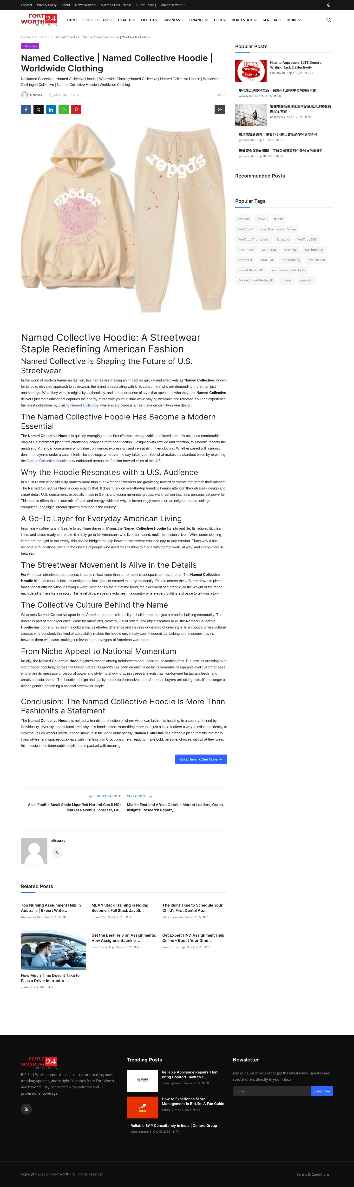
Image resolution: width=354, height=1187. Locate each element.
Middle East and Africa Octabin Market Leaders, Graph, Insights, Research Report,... (175, 807)
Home (72, 20)
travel (261, 219)
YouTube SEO (307, 239)
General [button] (270, 20)
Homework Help (32, 917)
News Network (85, 5)
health (278, 219)
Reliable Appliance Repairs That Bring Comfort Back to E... (190, 1074)
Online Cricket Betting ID (255, 280)
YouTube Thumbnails (253, 239)
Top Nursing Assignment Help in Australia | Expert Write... (51, 908)
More (292, 20)
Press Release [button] (96, 20)
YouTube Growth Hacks (288, 270)
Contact (26, 5)
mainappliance (172, 1083)
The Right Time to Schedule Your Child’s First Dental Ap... (192, 908)
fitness (286, 280)
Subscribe (322, 1091)
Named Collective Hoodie (47, 461)
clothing (291, 250)
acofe (24, 987)
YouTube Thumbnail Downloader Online (267, 229)
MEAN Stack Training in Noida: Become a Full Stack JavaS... (120, 908)
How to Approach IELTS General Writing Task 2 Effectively (296, 64)
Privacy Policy (47, 5)
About (65, 5)
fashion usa (316, 260)
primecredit (247, 140)
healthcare (246, 250)
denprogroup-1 (141, 1132)
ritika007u (99, 917)
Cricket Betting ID (250, 270)
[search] (328, 19)
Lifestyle (283, 239)
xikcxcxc (58, 840)
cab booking (291, 260)
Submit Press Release (116, 5)
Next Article (137, 796)
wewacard (246, 96)
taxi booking (314, 250)
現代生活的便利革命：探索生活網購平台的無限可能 (277, 90)
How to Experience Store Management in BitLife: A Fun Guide (193, 1101)
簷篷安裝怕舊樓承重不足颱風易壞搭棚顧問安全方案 (300, 108)
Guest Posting (146, 5)
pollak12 (167, 1110)
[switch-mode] (329, 5)
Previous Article (108, 796)
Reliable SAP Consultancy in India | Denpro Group (174, 1125)
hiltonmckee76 (172, 917)
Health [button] (124, 20)
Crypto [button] (147, 20)
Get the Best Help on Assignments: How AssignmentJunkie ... (124, 938)
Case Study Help (103, 947)
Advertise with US (173, 5)
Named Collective (84, 405)
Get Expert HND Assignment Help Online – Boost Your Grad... (193, 938)
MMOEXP (267, 260)
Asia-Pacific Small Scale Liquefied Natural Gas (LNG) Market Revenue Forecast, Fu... (74, 807)
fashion (243, 219)
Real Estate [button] (242, 20)
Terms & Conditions (313, 1174)
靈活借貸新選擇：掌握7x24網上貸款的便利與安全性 (278, 134)
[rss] (26, 1109)
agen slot (306, 280)
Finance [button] (196, 20)
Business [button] (172, 20)
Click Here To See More (198, 759)
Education (42, 37)
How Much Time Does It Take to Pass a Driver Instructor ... (50, 978)
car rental (245, 260)
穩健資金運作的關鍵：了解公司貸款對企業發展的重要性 (281, 150)
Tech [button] (218, 20)
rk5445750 (277, 73)
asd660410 (277, 117)
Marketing (269, 250)
